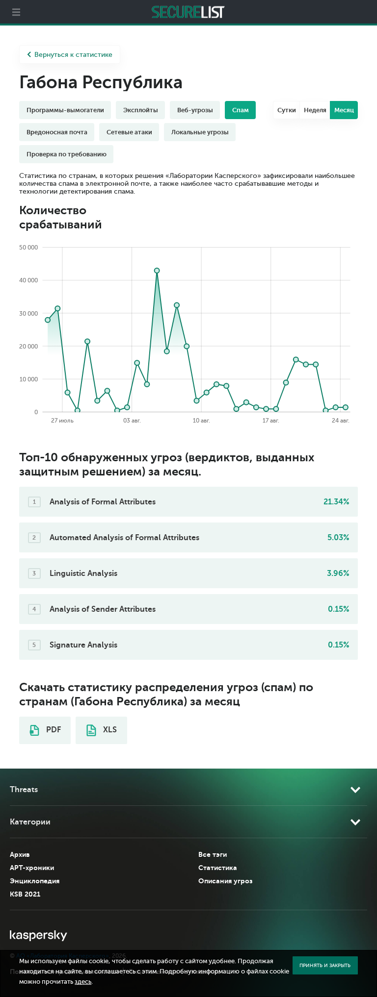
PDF (52, 729)
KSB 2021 (25, 894)
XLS (109, 729)
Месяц (344, 110)
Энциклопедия (34, 881)
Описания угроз (225, 881)
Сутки (286, 110)
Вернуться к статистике (73, 54)
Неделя (315, 110)
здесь (83, 981)
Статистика (217, 868)
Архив (20, 854)
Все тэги (212, 854)
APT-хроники (32, 868)
